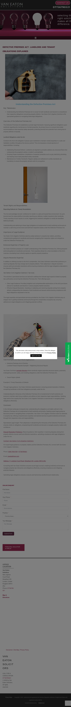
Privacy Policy (51, 353)
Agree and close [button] (36, 355)
